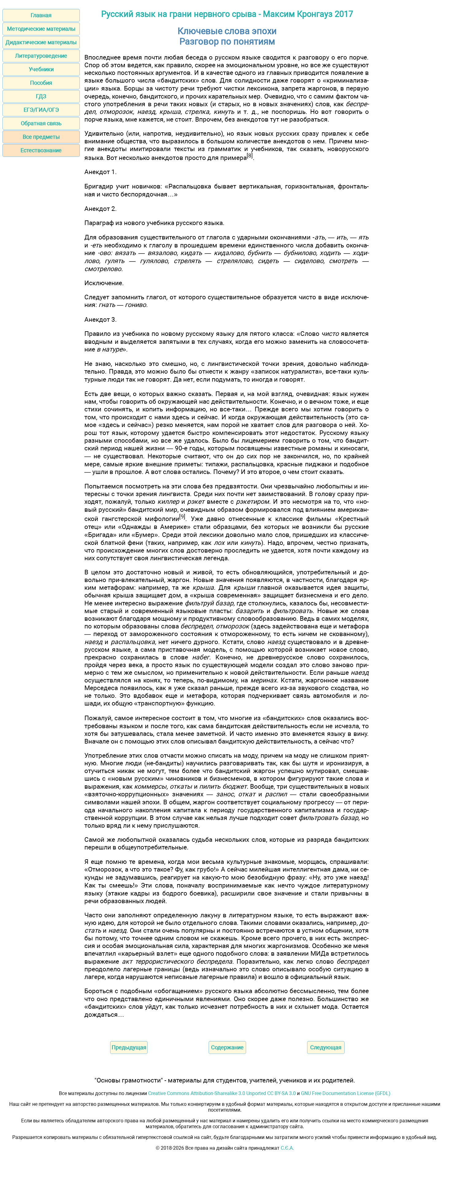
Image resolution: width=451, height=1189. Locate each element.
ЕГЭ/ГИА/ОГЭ (41, 110)
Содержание (227, 1047)
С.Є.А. (287, 1148)
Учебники (41, 69)
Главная (41, 15)
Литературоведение (41, 55)
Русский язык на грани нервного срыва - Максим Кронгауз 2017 (227, 14)
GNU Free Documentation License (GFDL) (346, 1093)
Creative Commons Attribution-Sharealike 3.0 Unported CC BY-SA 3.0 (222, 1093)
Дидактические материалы (41, 42)
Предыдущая (129, 1047)
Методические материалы (41, 28)
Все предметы (41, 137)
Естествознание (41, 150)
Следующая (325, 1047)
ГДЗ (41, 96)
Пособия (41, 83)
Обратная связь (41, 123)
